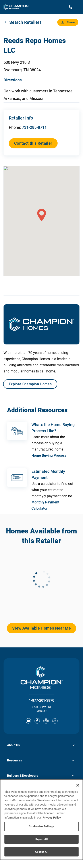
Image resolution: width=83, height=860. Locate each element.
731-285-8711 (34, 127)
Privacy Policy (52, 817)
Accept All (41, 851)
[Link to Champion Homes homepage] (16, 7)
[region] (41, 819)
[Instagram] (46, 721)
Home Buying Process (48, 455)
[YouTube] (28, 721)
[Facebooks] (37, 721)
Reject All (41, 839)
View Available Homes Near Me (41, 628)
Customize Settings (41, 826)
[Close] (78, 785)
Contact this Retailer (33, 143)
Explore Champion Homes (30, 384)
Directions (13, 80)
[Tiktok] (55, 721)
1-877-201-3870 (41, 700)
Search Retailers (25, 22)
